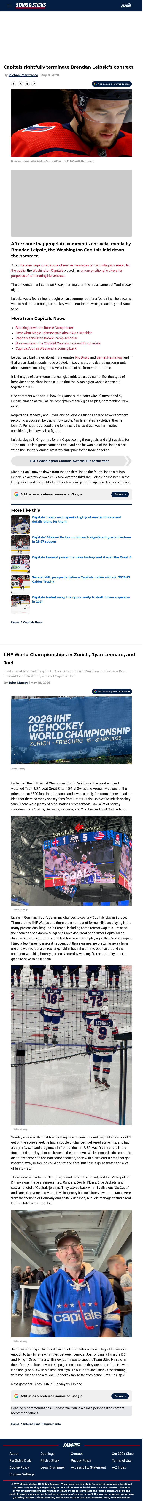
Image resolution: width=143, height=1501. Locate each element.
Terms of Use (122, 1460)
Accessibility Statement (88, 1467)
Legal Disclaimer (52, 1467)
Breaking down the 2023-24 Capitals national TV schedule (58, 343)
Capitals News (32, 622)
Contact (77, 1454)
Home (15, 622)
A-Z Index (119, 1467)
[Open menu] (9, 5)
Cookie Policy (19, 1467)
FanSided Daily (20, 1460)
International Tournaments (42, 1424)
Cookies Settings (21, 1474)
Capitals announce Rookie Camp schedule (47, 338)
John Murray (18, 682)
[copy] (33, 83)
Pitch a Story (49, 1460)
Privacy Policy (81, 1460)
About (13, 1454)
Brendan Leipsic (31, 265)
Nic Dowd (82, 357)
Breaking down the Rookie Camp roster (44, 328)
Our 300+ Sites (123, 1454)
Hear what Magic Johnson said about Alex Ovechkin (54, 333)
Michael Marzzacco (23, 75)
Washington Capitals (48, 270)
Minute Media (28, 1484)
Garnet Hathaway (109, 357)
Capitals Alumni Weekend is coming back (46, 348)
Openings (47, 1454)
